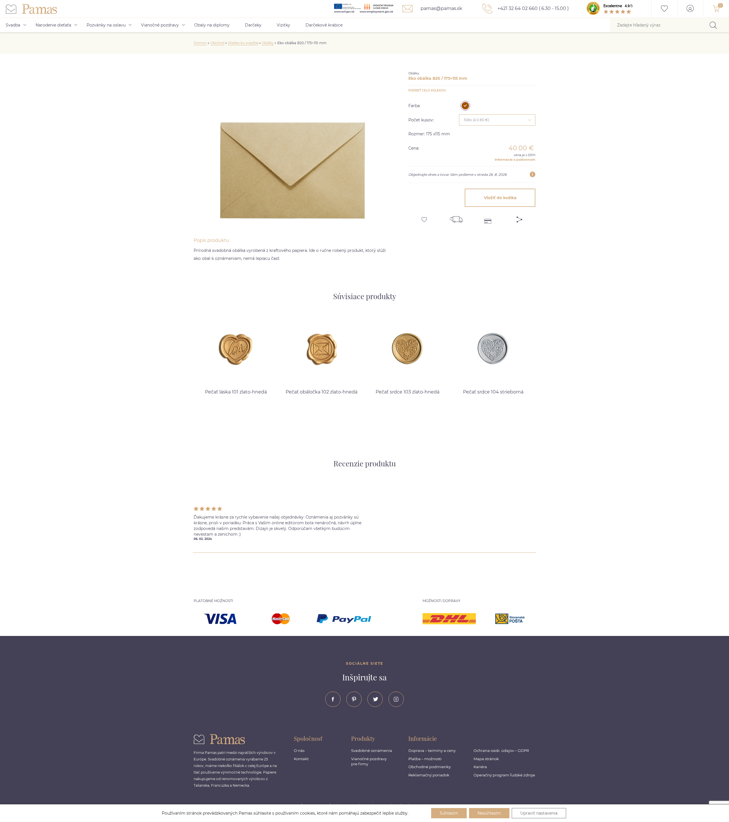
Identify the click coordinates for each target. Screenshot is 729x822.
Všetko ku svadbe (243, 43)
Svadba (13, 25)
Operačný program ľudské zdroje (504, 775)
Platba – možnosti (425, 758)
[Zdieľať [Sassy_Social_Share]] (519, 217)
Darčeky (253, 25)
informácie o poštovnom (515, 160)
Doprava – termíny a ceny (432, 750)
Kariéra (480, 766)
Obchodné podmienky (429, 766)
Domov (200, 43)
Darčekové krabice (324, 25)
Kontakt (301, 758)
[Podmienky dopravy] (456, 217)
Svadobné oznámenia (371, 750)
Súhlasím (449, 813)
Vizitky (283, 25)
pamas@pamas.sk (440, 8)
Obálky (268, 43)
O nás (299, 750)
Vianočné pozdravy (160, 25)
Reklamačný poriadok (428, 775)
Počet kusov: (421, 120)
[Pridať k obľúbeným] (424, 217)
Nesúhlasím (489, 813)
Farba (414, 105)
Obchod (217, 43)
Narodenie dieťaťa (53, 25)
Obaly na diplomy (212, 25)
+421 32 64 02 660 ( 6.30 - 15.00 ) (532, 8)
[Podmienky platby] (488, 217)
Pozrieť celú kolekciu (427, 90)
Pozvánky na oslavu (106, 25)
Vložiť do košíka (500, 197)
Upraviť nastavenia (539, 813)
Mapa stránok (486, 758)
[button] (557, 350)
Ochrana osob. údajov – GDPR (501, 750)
